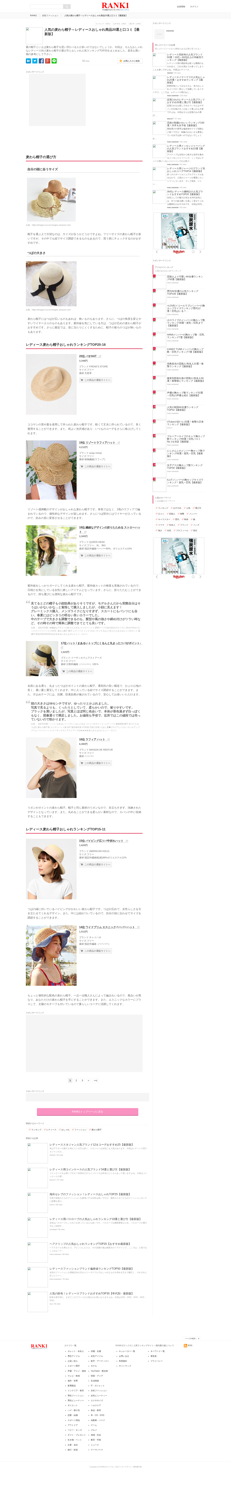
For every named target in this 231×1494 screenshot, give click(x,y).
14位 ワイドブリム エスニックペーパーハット (107, 927)
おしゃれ (65, 1130)
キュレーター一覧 (127, 1351)
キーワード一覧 (158, 1351)
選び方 (198, 508)
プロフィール (182, 530)
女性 (169, 530)
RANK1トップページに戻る (87, 1111)
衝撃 (182, 514)
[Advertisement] (57, 100)
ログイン (194, 6)
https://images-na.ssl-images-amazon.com (51, 225)
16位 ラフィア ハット (92, 739)
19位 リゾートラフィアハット (97, 442)
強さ (160, 530)
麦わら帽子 (96, 1130)
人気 (188, 508)
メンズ (196, 525)
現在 (195, 530)
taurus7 (53, 1180)
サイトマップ (125, 1366)
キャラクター (164, 519)
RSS (190, 1345)
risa (51, 1304)
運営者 (154, 1356)
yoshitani (53, 1229)
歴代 (177, 519)
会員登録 (181, 6)
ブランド (184, 525)
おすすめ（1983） (120, 24)
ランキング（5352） (103, 24)
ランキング (36, 1130)
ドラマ (161, 525)
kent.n (52, 1205)
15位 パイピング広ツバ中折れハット (101, 840)
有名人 (172, 525)
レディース (51, 1130)
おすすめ (177, 508)
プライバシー (157, 1361)
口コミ (161, 514)
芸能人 (172, 514)
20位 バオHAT (88, 356)
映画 (186, 519)
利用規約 (123, 1361)
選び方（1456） (135, 24)
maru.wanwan (55, 1254)
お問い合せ (124, 1356)
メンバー (193, 514)
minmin (52, 1155)
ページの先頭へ (191, 1338)
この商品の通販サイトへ (97, 380)
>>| (95, 1080)
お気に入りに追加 (131, 61)
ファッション (80, 1130)
